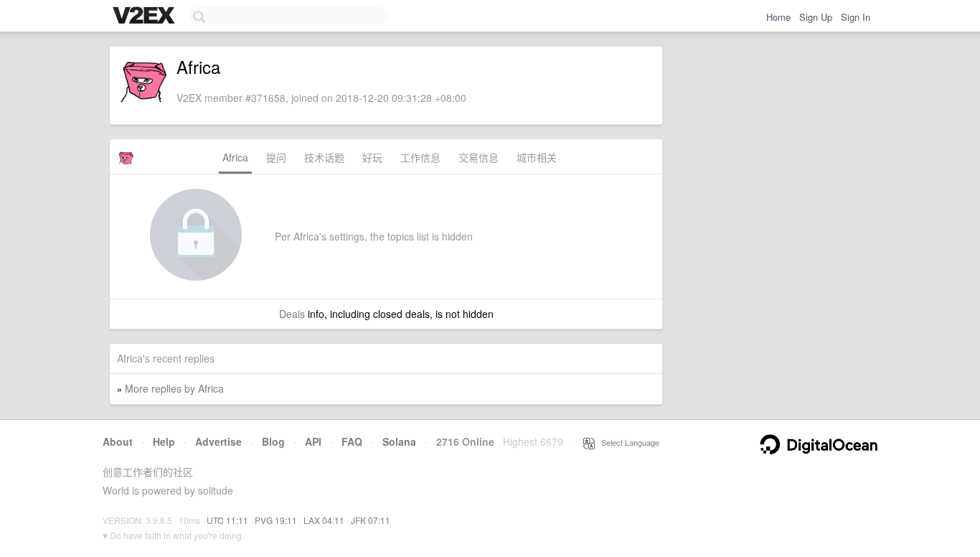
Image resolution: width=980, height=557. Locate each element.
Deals (292, 313)
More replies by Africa (174, 388)
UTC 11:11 (227, 520)
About (118, 441)
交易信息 (478, 157)
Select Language (627, 442)
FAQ (351, 441)
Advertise (218, 441)
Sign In (855, 17)
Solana (399, 441)
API (313, 441)
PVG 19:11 (276, 520)
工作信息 (420, 157)
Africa (235, 157)
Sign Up (815, 17)
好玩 (372, 157)
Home (778, 17)
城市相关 (537, 157)
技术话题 (324, 157)
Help (164, 441)
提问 (276, 157)
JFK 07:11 (370, 520)
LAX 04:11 (323, 520)
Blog (273, 441)
